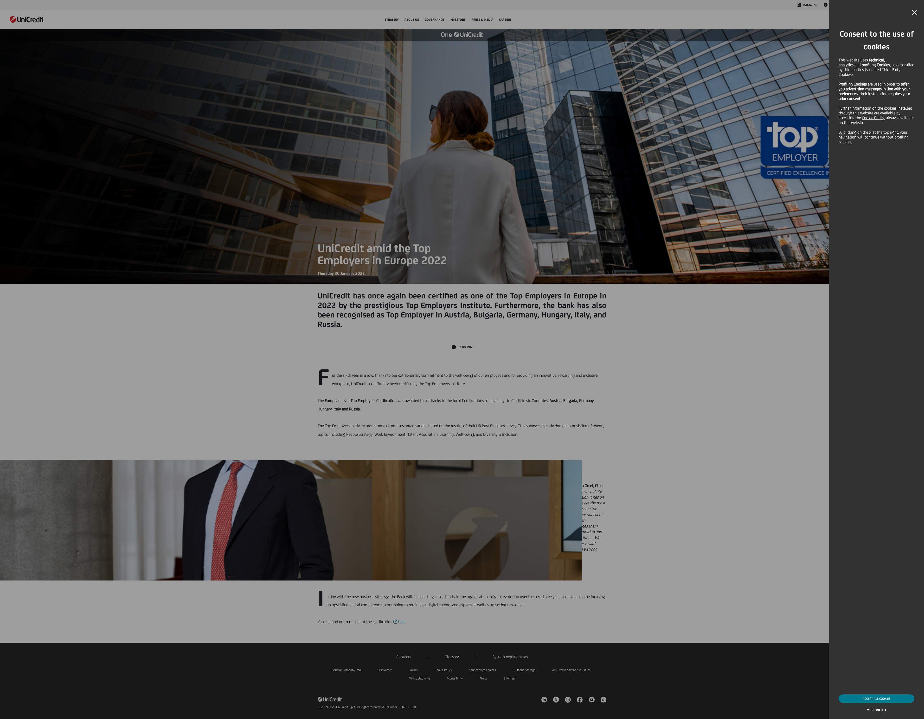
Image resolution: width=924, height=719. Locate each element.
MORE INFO (875, 710)
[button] (914, 12)
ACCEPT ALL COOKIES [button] (877, 698)
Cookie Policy (873, 117)
